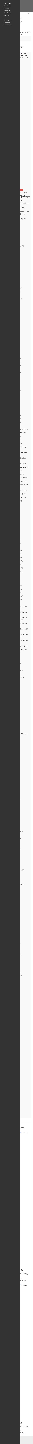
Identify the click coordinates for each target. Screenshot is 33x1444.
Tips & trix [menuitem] (7, 3)
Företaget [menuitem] (7, 13)
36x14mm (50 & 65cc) (20, 607)
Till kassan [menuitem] (7, 25)
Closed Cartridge (21, 447)
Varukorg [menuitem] (7, 22)
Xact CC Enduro (21, 467)
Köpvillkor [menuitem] (7, 10)
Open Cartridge (21, 458)
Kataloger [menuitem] (7, 6)
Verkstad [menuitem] (7, 8)
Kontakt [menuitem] (7, 15)
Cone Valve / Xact (21, 452)
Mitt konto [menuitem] (7, 20)
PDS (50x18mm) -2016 (21, 629)
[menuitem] (4, 1)
